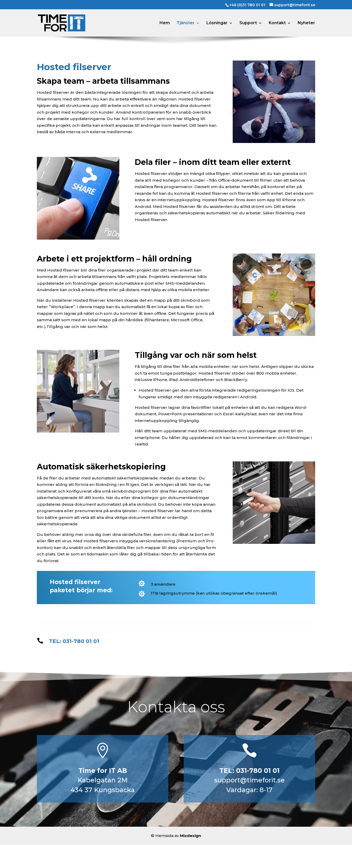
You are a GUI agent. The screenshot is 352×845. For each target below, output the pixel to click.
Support (248, 23)
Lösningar (217, 23)
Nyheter (306, 23)
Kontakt (277, 23)
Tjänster (186, 23)
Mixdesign (190, 835)
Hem (165, 23)
